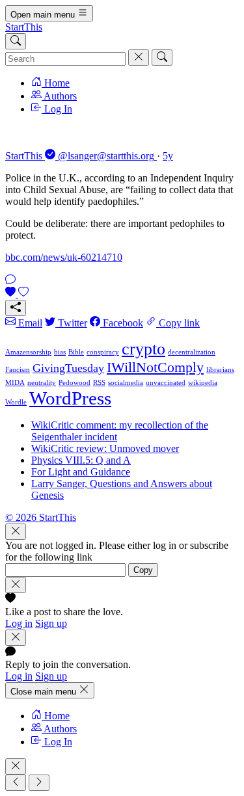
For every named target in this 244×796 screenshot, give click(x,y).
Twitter (71, 322)
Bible (76, 352)
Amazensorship (28, 352)
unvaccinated (165, 382)
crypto (143, 348)
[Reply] (10, 280)
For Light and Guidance (80, 471)
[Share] (15, 308)
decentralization (191, 352)
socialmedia (125, 382)
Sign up (51, 623)
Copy (143, 570)
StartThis (23, 27)
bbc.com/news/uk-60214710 (63, 257)
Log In (57, 108)
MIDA (15, 382)
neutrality (41, 382)
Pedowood (74, 382)
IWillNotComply (155, 367)
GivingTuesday (68, 368)
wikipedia (202, 382)
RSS (99, 382)
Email (29, 322)
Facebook (121, 322)
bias (60, 352)
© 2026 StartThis (40, 517)
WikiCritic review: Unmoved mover (105, 448)
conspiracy (103, 352)
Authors (59, 95)
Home (56, 82)
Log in (19, 623)
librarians (220, 369)
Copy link (178, 322)
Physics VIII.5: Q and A (81, 460)
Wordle (16, 402)
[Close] (15, 532)
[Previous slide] (15, 783)
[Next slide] (39, 783)
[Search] (15, 41)
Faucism (17, 369)
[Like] (17, 293)
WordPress (70, 398)
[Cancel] (138, 57)
